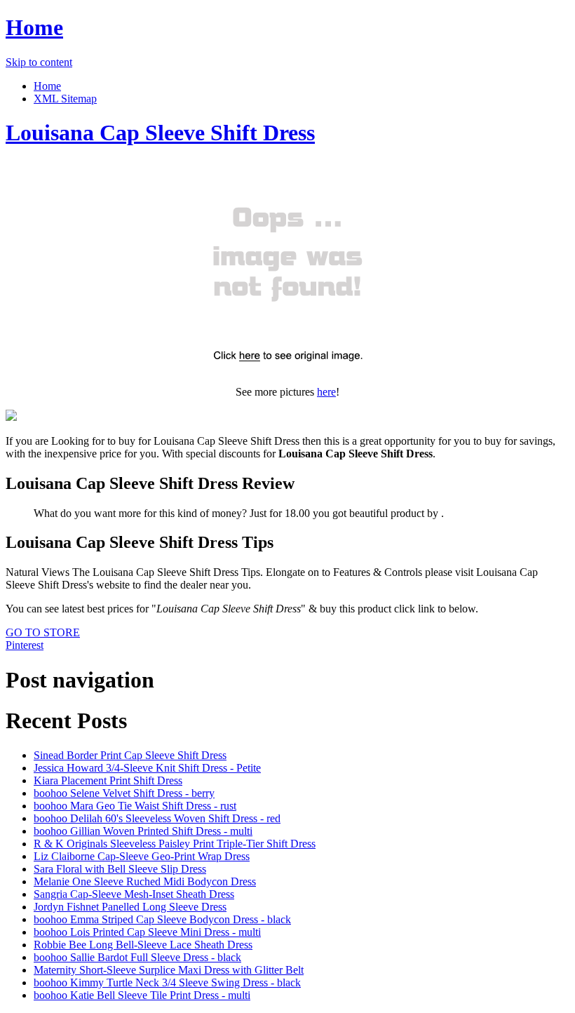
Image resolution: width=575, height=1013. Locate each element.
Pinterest (24, 645)
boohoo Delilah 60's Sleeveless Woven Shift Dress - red (157, 818)
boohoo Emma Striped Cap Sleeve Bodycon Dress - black (162, 919)
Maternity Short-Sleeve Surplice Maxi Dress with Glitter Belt (169, 970)
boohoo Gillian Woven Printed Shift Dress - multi (143, 831)
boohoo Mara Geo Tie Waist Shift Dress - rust (135, 806)
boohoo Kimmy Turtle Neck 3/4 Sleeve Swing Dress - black (167, 982)
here (326, 392)
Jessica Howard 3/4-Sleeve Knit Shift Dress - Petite (147, 768)
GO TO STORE (43, 632)
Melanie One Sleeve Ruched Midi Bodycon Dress (145, 881)
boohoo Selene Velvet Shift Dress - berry (124, 793)
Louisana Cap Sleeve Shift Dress (160, 132)
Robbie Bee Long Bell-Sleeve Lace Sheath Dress (143, 945)
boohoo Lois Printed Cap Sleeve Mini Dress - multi (147, 932)
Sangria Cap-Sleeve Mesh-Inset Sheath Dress (134, 894)
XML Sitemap (65, 99)
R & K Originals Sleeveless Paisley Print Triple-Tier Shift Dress (175, 844)
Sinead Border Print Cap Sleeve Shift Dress (130, 755)
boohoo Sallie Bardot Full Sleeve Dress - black (137, 957)
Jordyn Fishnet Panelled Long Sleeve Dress (130, 907)
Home (34, 27)
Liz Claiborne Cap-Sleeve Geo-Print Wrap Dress (142, 856)
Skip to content (39, 62)
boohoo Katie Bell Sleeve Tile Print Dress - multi (142, 995)
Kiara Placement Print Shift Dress (108, 780)
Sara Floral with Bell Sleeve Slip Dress (120, 869)
